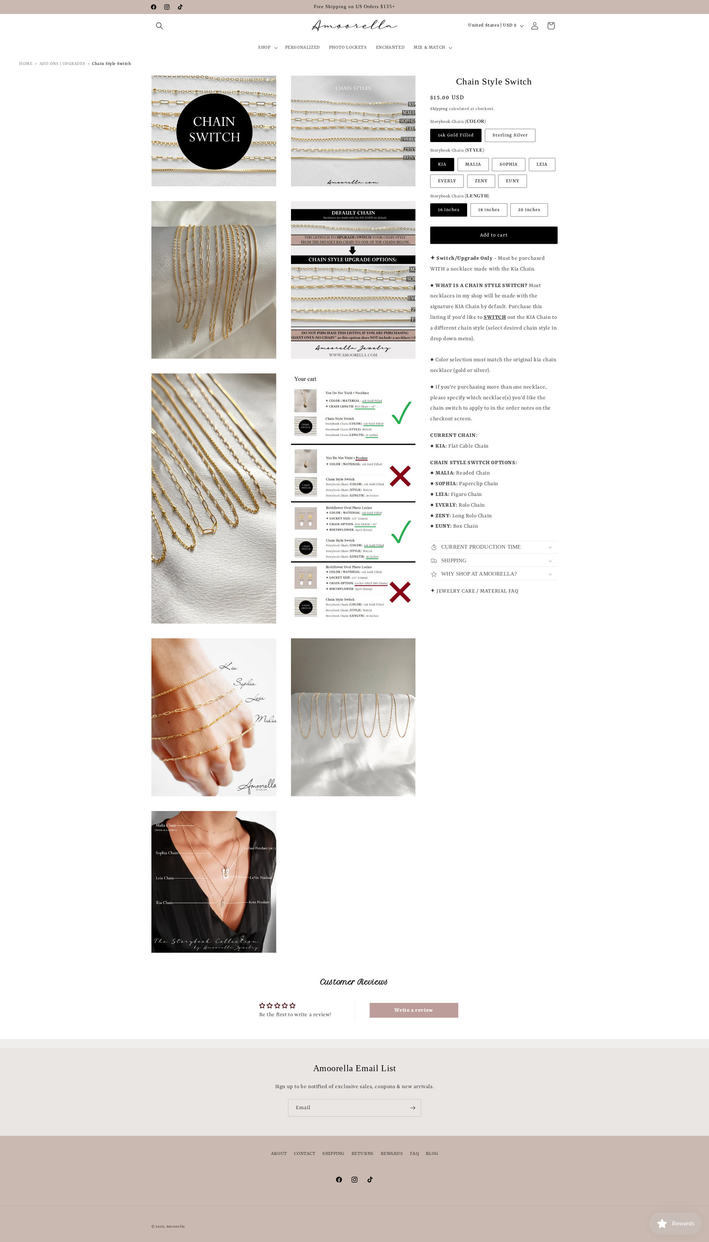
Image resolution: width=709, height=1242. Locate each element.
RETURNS (363, 1153)
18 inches (489, 210)
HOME (25, 64)
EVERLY (447, 181)
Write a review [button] (413, 1010)
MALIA (473, 164)
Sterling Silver (510, 135)
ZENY (481, 181)
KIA (442, 164)
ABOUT (279, 1153)
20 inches (529, 210)
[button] (159, 26)
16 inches (448, 210)
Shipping (439, 109)
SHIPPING (333, 1153)
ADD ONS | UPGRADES (62, 64)
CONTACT (304, 1153)
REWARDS (392, 1153)
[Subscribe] (412, 1108)
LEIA (542, 164)
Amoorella (175, 1227)
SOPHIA (509, 164)
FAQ (414, 1153)
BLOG (432, 1153)
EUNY (512, 181)
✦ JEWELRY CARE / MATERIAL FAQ (474, 591)
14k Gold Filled (456, 135)
